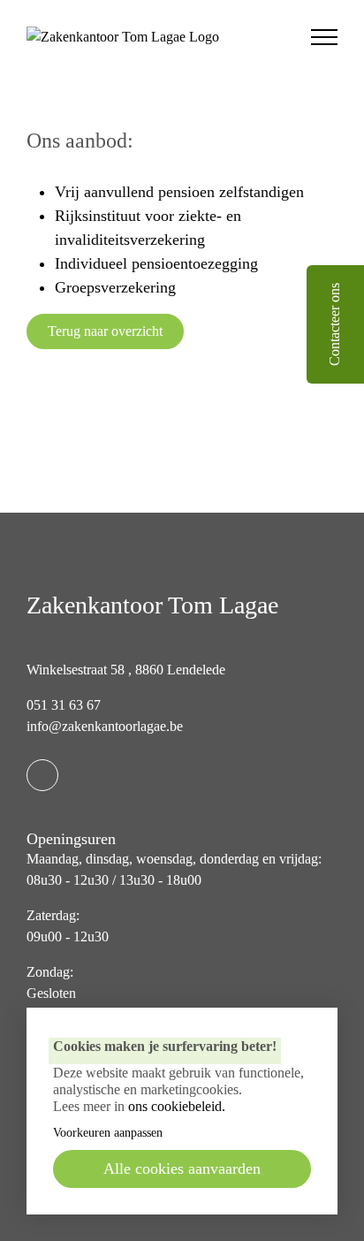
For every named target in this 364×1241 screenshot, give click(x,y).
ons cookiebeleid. (176, 1106)
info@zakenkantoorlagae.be (105, 726)
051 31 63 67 (64, 704)
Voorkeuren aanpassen (108, 1132)
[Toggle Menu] (324, 37)
